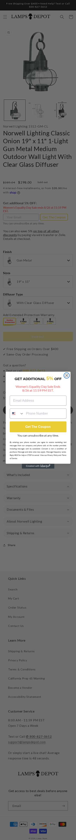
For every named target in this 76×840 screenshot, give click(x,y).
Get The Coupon (38, 426)
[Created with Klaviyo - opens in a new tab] (38, 466)
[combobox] (17, 413)
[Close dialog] (67, 375)
